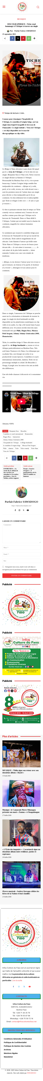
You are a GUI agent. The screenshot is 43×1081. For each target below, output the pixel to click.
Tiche (17, 448)
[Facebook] (12, 38)
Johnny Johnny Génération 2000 (13, 440)
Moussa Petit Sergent (29, 445)
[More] (34, 38)
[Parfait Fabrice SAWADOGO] (8, 31)
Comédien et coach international (13, 434)
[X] (17, 38)
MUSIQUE (21, 19)
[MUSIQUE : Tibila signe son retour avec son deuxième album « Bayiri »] (21, 753)
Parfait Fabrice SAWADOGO (25, 31)
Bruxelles (24, 431)
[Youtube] (28, 510)
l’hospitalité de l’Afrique (11, 443)
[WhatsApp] (28, 38)
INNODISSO (31, 1073)
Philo (5, 448)
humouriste (16, 437)
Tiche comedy (25, 448)
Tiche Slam (34, 448)
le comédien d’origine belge (11, 445)
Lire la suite (17, 980)
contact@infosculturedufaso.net (24, 1021)
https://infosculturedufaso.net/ (21, 506)
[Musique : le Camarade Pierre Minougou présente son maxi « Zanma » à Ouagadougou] (21, 793)
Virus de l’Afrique (9, 451)
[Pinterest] (23, 38)
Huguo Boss (7, 437)
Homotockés (29, 434)
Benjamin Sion (14, 431)
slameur (10, 448)
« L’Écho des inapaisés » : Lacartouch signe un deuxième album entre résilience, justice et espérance (21, 851)
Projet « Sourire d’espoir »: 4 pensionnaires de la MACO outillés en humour (29, 472)
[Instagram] (19, 510)
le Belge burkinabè (26, 443)
